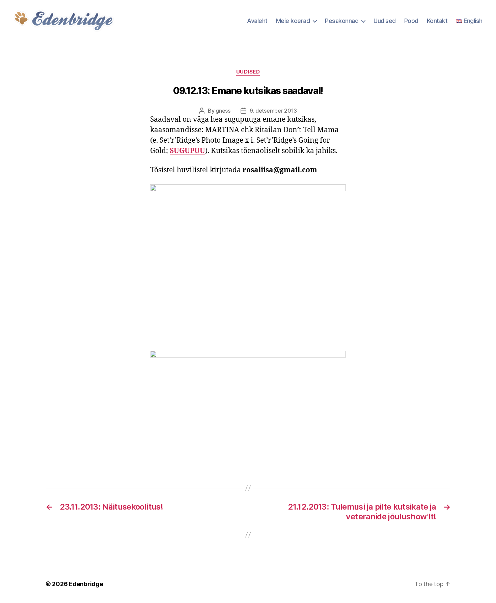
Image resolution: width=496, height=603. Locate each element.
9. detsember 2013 (273, 110)
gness (223, 110)
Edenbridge (86, 583)
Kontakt (437, 20)
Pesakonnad (341, 20)
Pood (411, 20)
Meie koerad (293, 20)
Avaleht (257, 20)
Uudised (385, 20)
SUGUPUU (187, 150)
